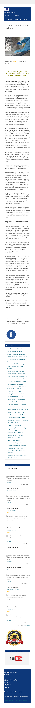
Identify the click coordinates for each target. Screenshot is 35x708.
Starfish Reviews (27, 625)
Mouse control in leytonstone (15, 443)
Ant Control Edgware (12, 422)
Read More (9, 482)
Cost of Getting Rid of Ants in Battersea (17, 379)
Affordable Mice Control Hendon (16, 354)
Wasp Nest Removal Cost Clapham (16, 404)
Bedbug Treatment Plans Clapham (16, 394)
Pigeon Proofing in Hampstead (14, 569)
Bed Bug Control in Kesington (15, 435)
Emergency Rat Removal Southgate (16, 381)
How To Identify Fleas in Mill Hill (15, 412)
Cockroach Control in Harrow (15, 432)
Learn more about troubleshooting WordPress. (16, 700)
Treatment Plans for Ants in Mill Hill (16, 417)
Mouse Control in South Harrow (15, 448)
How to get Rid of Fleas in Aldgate (16, 364)
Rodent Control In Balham (14, 391)
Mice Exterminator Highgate (14, 349)
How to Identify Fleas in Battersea (16, 373)
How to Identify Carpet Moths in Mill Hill (17, 409)
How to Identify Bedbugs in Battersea (17, 376)
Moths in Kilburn (10, 550)
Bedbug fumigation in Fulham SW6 (16, 445)
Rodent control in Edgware (14, 437)
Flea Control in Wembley (13, 440)
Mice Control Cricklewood (14, 425)
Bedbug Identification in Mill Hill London (17, 420)
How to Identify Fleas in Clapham (16, 399)
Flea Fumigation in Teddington (15, 407)
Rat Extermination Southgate (15, 384)
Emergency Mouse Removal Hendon (17, 356)
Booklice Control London (12, 471)
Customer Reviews (11, 490)
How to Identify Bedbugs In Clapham (17, 401)
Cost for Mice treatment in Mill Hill (16, 415)
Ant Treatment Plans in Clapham (15, 396)
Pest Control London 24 (10, 12)
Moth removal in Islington (13, 589)
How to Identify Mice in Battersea (16, 371)
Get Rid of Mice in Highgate (14, 351)
